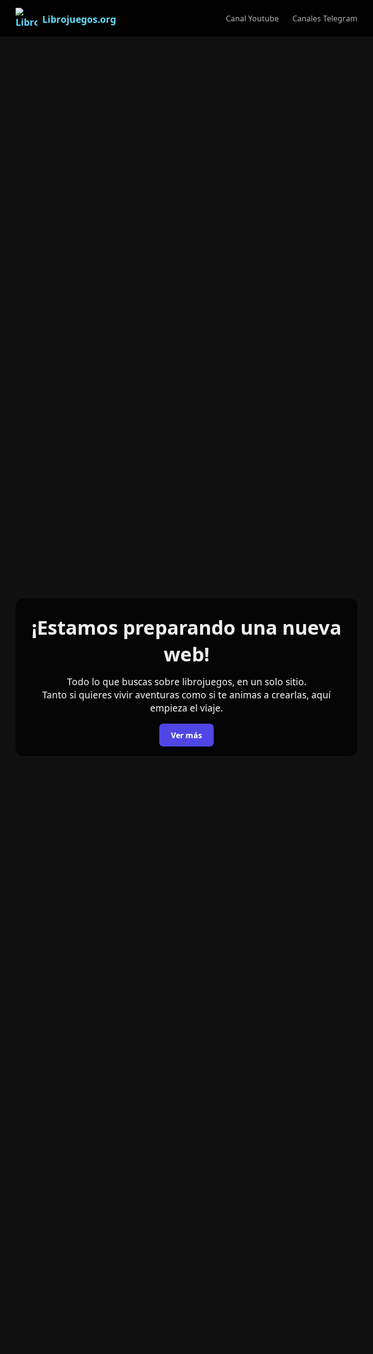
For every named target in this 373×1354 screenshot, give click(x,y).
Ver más (186, 735)
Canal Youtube (252, 18)
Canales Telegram (324, 18)
